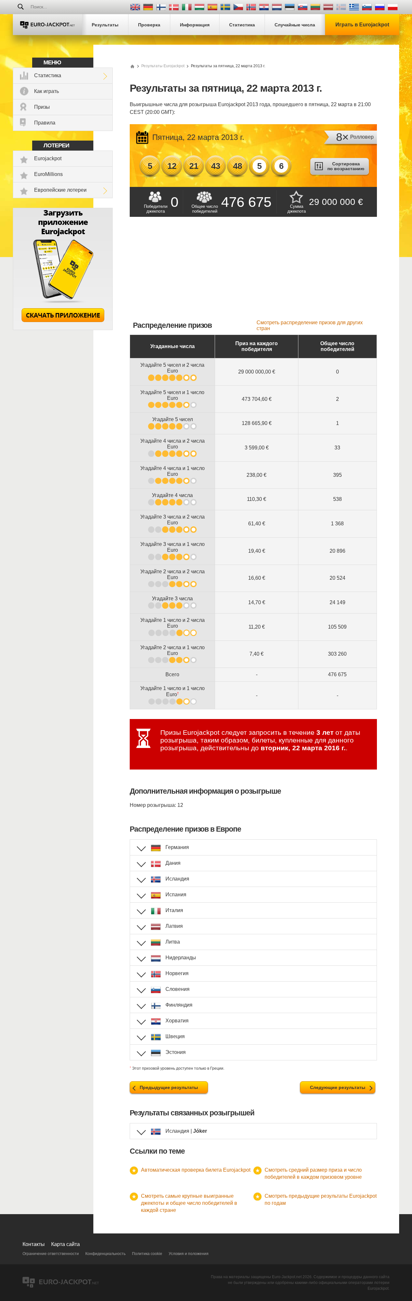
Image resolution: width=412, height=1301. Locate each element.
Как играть (46, 91)
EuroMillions (48, 174)
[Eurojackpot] (47, 24)
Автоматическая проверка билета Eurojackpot (195, 1170)
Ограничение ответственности (51, 1253)
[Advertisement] (253, 271)
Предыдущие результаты (169, 1087)
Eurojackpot (47, 158)
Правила (44, 122)
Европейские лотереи (60, 190)
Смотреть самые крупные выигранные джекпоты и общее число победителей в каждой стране (189, 1203)
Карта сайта (65, 1244)
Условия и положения (189, 1253)
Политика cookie (147, 1253)
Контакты (34, 1244)
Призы (42, 107)
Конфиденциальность (105, 1253)
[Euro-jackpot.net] (132, 66)
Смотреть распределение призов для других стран (310, 325)
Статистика (47, 75)
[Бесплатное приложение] (63, 328)
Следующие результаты (337, 1087)
